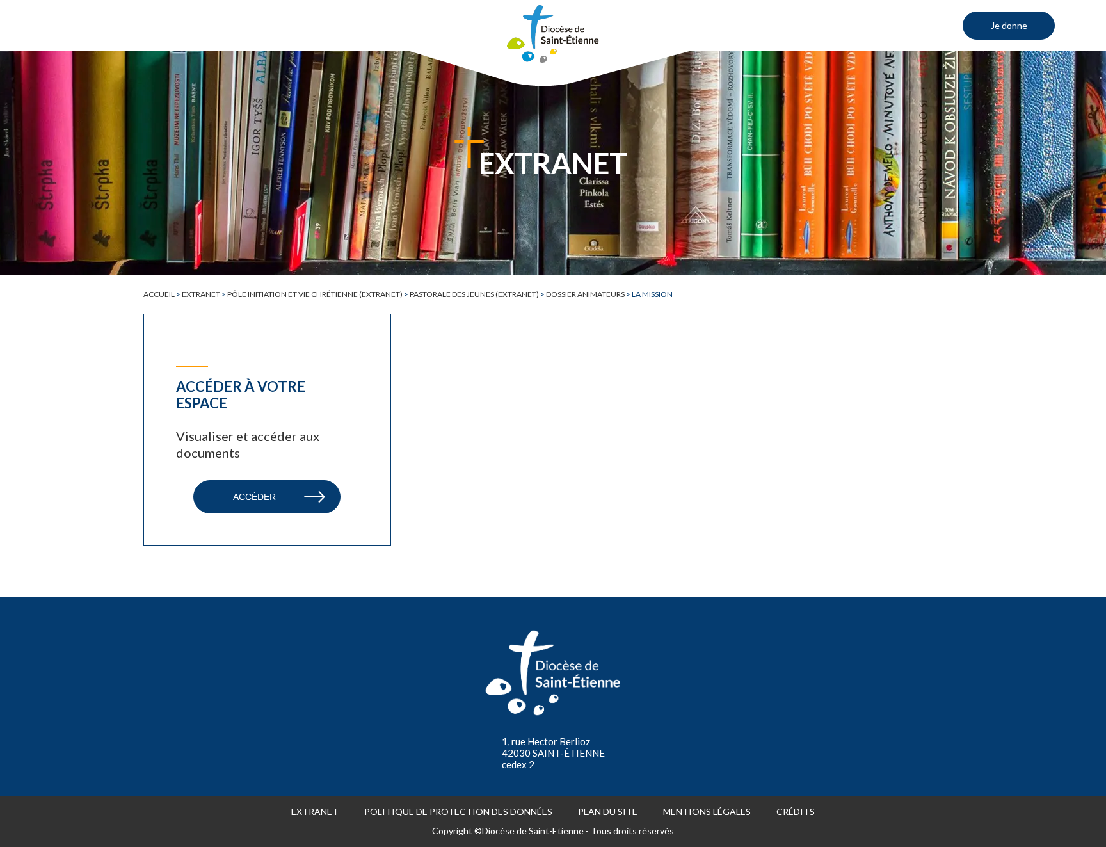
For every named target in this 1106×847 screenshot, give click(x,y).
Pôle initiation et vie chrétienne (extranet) (315, 294)
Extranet (201, 294)
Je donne (1009, 25)
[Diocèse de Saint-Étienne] (553, 34)
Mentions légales (707, 811)
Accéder (254, 497)
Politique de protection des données (458, 811)
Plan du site (607, 811)
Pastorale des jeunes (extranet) (474, 294)
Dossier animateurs (585, 294)
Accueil (159, 294)
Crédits (795, 811)
